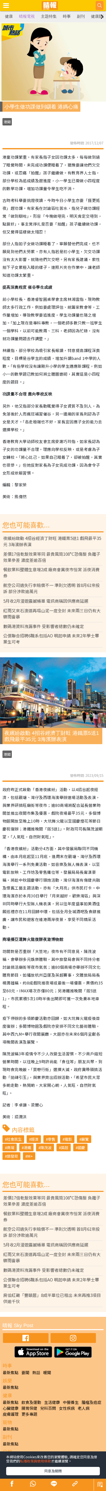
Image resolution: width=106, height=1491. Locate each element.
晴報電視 (27, 16)
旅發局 (12, 1156)
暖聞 (47, 1372)
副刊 (81, 16)
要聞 (25, 1372)
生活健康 (52, 1402)
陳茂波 (46, 1147)
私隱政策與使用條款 (35, 1461)
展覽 (85, 1139)
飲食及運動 (31, 1402)
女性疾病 (67, 1408)
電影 (68, 1139)
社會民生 (14, 1139)
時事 (67, 16)
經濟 (34, 1139)
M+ (30, 1156)
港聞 (7, 121)
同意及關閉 (53, 1470)
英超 (64, 1147)
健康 (9, 16)
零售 (51, 1139)
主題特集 (49, 16)
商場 (10, 1147)
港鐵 (27, 1147)
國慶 (81, 1147)
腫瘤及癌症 (91, 1402)
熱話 (36, 1372)
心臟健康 (10, 1408)
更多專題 (29, 1414)
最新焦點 (10, 1372)
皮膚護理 (10, 1414)
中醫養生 (71, 1402)
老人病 (83, 1408)
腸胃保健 (29, 1408)
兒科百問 (48, 1408)
